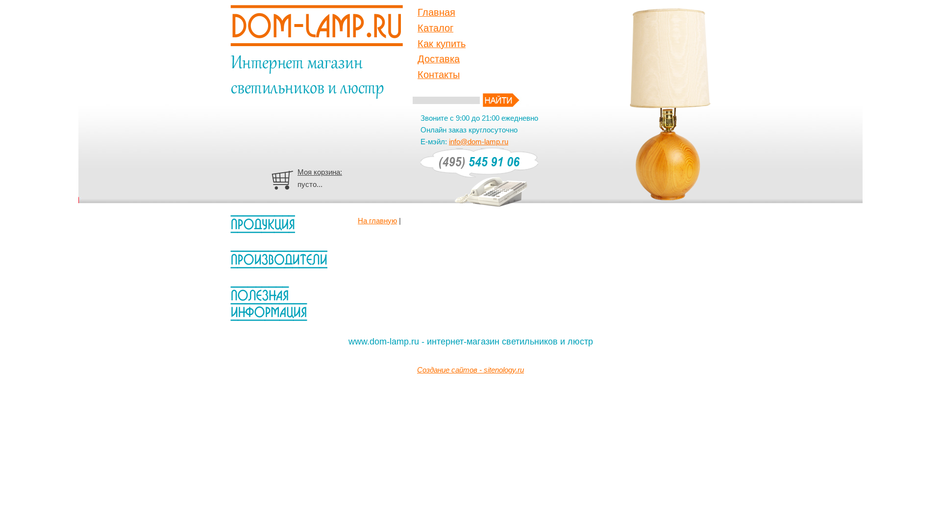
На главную (377, 220)
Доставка (439, 58)
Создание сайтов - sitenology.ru (470, 370)
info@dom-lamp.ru (478, 141)
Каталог (435, 28)
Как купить (442, 43)
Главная (436, 12)
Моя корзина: (319, 172)
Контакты (439, 74)
